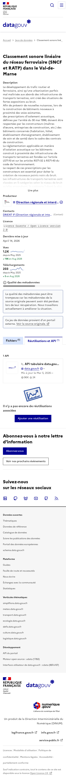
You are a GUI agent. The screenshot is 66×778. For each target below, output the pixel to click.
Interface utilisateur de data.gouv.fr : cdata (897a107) (31, 665)
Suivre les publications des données (21, 538)
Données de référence (15, 526)
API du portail (10, 653)
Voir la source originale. (31, 324)
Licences (7, 750)
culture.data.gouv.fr (13, 632)
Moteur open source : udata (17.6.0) (21, 659)
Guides (6, 565)
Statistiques (9, 588)
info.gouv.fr (48, 733)
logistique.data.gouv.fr (15, 638)
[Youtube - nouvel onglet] (36, 498)
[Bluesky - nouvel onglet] (25, 498)
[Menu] (61, 5)
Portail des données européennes (20, 544)
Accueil (7, 40)
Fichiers (13, 340)
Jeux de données (23, 40)
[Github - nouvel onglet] (46, 498)
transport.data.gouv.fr (14, 615)
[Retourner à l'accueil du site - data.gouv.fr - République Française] (40, 685)
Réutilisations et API (43, 341)
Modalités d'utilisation (25, 750)
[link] (33, 418)
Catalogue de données (15, 532)
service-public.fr (49, 740)
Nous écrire (9, 576)
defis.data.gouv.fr (12, 626)
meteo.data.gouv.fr (13, 609)
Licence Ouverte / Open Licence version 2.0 (31, 227)
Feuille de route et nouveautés (19, 571)
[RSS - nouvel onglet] (56, 498)
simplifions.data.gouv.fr (15, 603)
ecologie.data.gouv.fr (14, 621)
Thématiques (10, 520)
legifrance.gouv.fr (23, 733)
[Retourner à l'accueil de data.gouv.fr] (17, 24)
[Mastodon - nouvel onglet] (15, 498)
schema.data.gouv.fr (13, 550)
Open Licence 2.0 (39, 773)
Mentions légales (29, 757)
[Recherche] (52, 5)
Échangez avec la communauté (19, 582)
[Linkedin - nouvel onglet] (5, 498)
